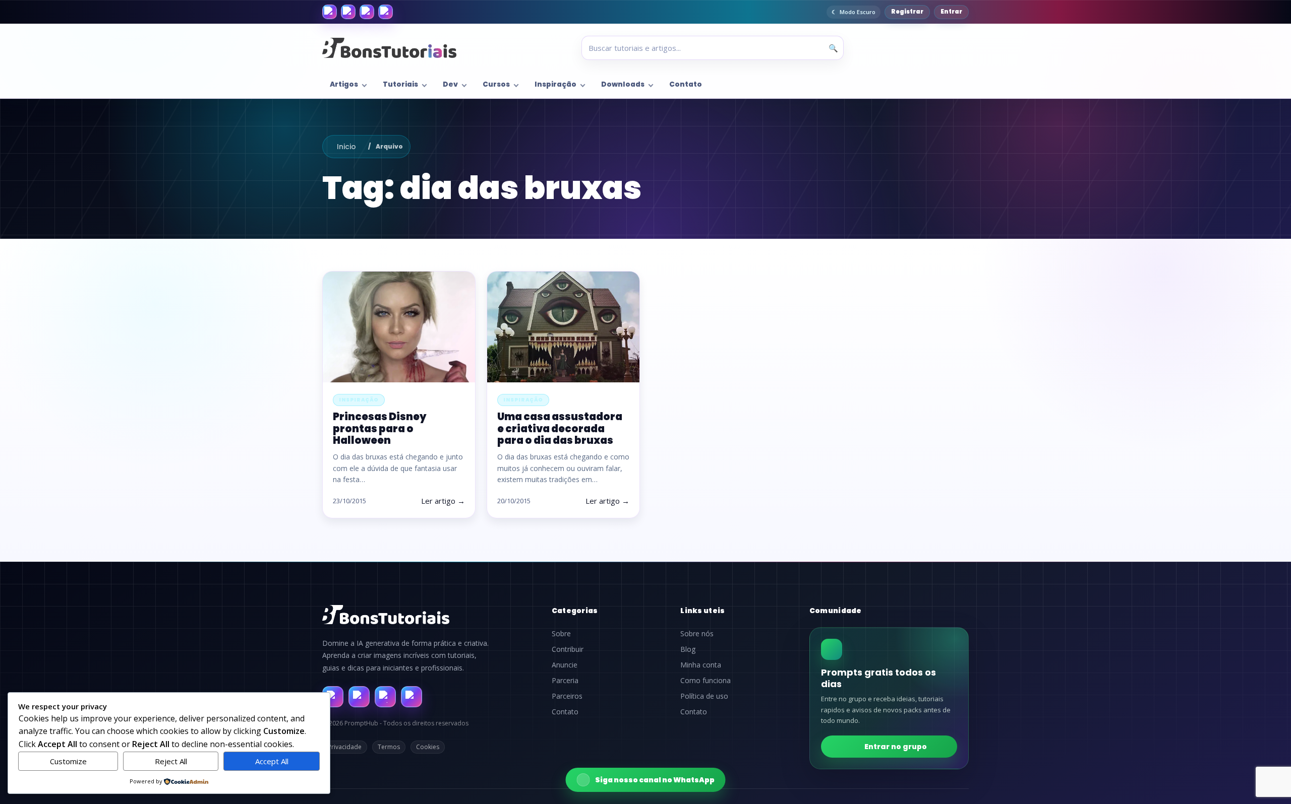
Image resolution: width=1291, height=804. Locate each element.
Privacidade (345, 747)
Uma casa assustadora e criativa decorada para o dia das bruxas (559, 428)
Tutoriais (400, 84)
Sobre (561, 633)
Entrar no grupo (895, 747)
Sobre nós (697, 633)
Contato (685, 84)
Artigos (344, 84)
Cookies (427, 747)
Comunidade (835, 611)
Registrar (907, 12)
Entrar (951, 12)
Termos (389, 747)
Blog (687, 649)
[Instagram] (348, 12)
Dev (450, 84)
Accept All (271, 761)
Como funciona (705, 680)
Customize (68, 761)
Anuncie (564, 664)
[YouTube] (385, 12)
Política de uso (704, 696)
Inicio (346, 147)
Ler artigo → (443, 501)
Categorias (575, 611)
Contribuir (567, 649)
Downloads (622, 84)
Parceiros (567, 696)
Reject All (171, 761)
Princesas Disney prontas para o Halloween (380, 428)
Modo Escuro (857, 12)
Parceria (565, 680)
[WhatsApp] (367, 12)
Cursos (496, 84)
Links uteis (702, 611)
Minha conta (700, 664)
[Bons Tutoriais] (389, 48)
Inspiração (555, 84)
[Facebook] (329, 12)
